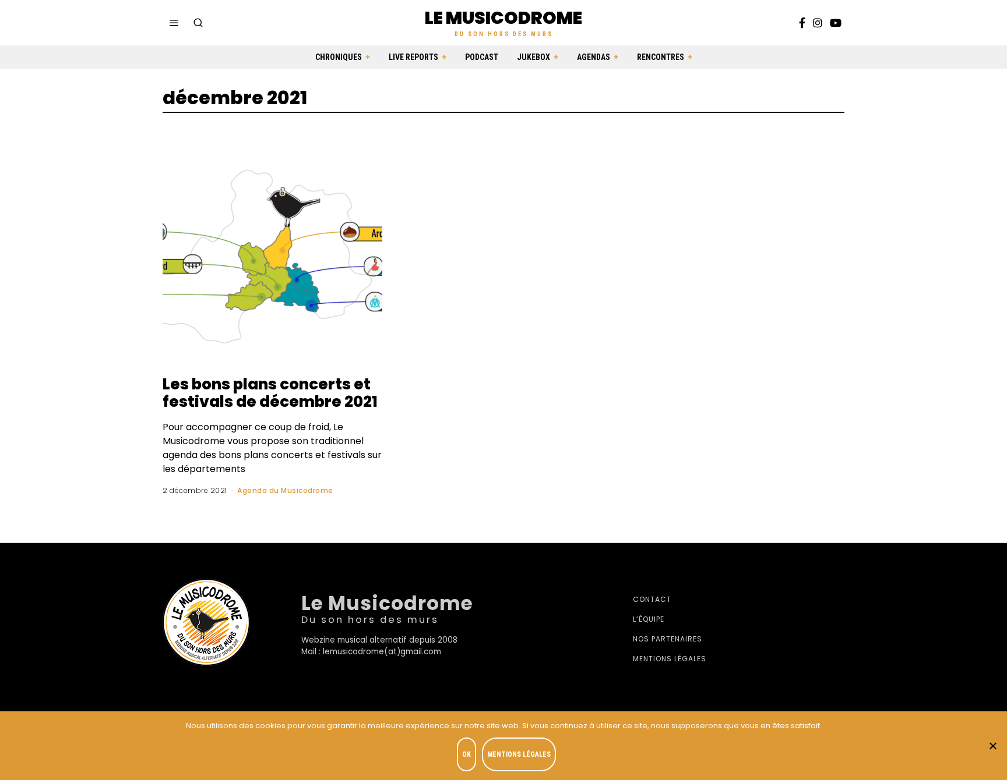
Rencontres (660, 57)
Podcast (481, 57)
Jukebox (533, 57)
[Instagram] (817, 23)
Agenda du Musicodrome (285, 490)
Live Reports (413, 57)
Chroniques (338, 57)
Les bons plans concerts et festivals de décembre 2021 (270, 393)
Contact (652, 599)
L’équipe (648, 619)
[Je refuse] (992, 745)
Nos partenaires (667, 639)
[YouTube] (835, 23)
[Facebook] (802, 23)
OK (466, 754)
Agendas (593, 57)
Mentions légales (669, 659)
